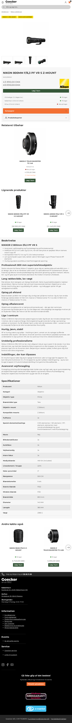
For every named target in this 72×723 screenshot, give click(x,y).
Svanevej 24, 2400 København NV (15, 590)
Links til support (10, 655)
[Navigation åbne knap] (2, 2)
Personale (8, 621)
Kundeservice (9, 615)
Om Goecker (9, 623)
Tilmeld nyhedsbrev (36, 684)
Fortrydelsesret (10, 617)
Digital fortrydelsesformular (15, 619)
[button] (66, 2)
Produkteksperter (15, 118)
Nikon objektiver (16, 12)
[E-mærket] (36, 709)
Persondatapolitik (11, 628)
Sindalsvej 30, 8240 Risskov (12, 596)
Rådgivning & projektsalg (14, 626)
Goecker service (10, 650)
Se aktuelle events (11, 641)
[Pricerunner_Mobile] (36, 696)
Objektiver (5, 12)
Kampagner (9, 111)
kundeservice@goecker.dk (38, 719)
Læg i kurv (36, 91)
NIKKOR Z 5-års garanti (9, 17)
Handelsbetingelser (58, 719)
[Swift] (11, 2)
